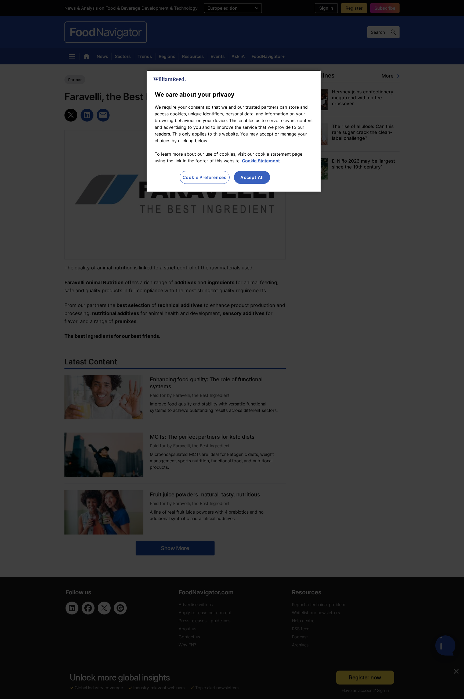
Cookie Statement (261, 160)
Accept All (252, 177)
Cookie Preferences (205, 177)
